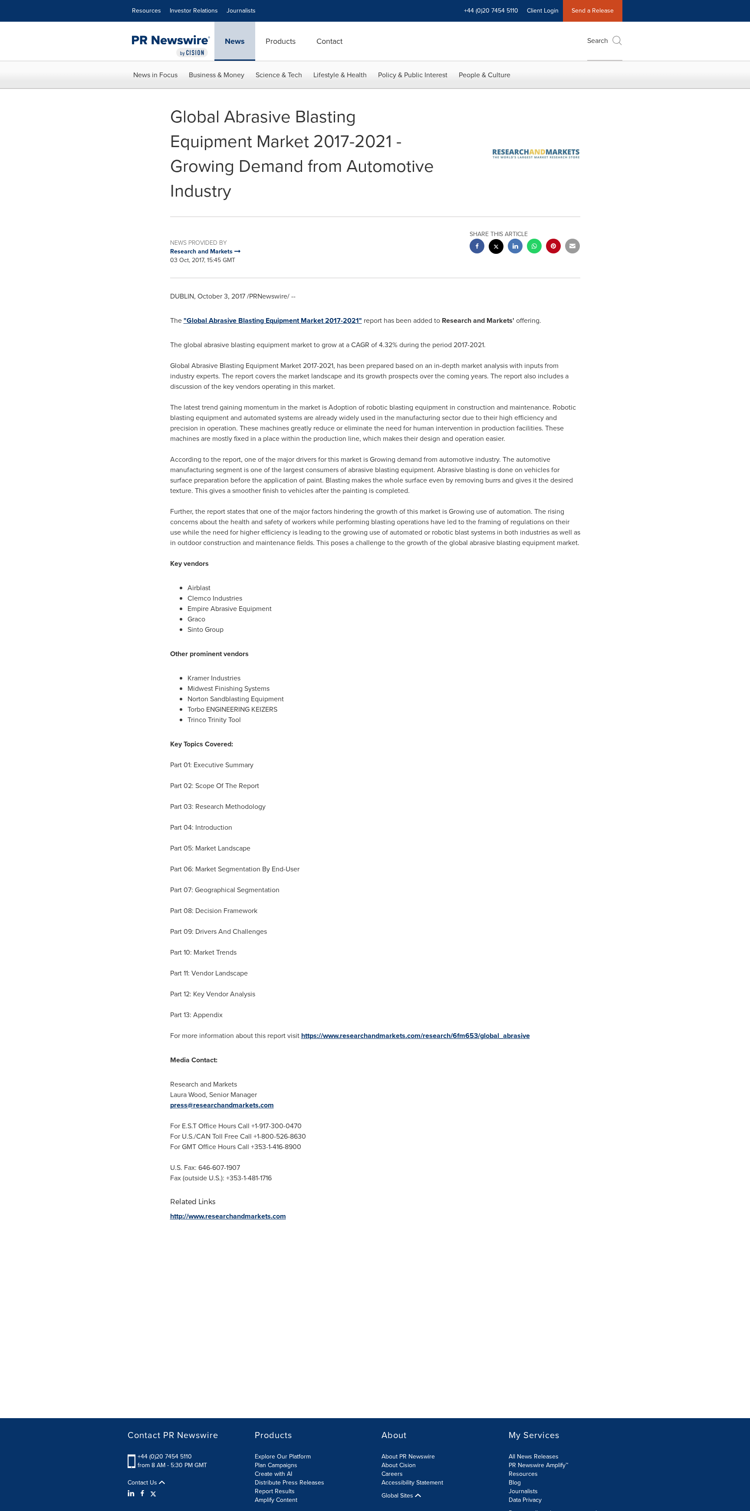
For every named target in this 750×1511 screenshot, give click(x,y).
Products (281, 41)
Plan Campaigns (276, 1465)
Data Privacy (525, 1499)
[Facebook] (142, 1493)
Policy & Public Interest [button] (412, 75)
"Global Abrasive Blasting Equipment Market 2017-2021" (273, 320)
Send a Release (593, 10)
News (235, 41)
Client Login (543, 10)
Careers (392, 1473)
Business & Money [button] (216, 75)
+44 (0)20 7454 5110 (165, 1456)
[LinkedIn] (132, 1493)
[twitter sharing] (496, 247)
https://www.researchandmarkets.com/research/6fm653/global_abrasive (415, 1036)
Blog (515, 1482)
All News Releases (534, 1456)
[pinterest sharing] (553, 247)
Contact (329, 41)
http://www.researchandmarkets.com (228, 1216)
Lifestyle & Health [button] (340, 75)
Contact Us (143, 1482)
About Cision (399, 1465)
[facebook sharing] (477, 247)
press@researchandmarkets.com (222, 1105)
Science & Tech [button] (279, 75)
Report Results (275, 1491)
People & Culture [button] (484, 75)
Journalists (241, 10)
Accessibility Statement (412, 1482)
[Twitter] (153, 1493)
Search (597, 41)
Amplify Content (276, 1499)
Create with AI (273, 1473)
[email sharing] (572, 247)
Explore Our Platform (283, 1456)
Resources (146, 10)
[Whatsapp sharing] (534, 247)
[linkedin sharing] (515, 247)
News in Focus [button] (155, 75)
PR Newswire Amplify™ (538, 1465)
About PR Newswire (408, 1456)
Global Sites (398, 1495)
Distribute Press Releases (289, 1482)
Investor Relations (194, 10)
